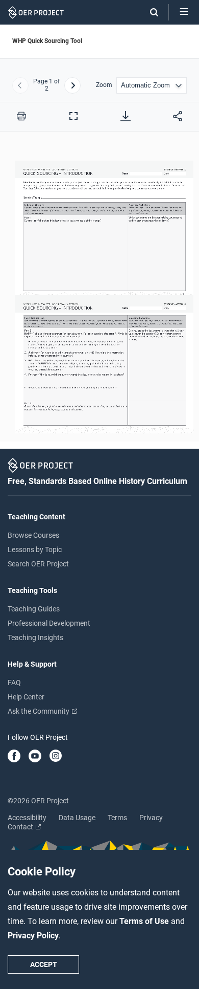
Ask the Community (39, 711)
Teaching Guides (34, 609)
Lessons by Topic (35, 549)
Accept (43, 964)
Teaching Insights (35, 637)
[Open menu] (184, 12)
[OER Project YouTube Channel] (35, 757)
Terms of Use (145, 921)
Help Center (26, 697)
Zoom (104, 85)
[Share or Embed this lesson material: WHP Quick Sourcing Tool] (177, 116)
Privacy (151, 818)
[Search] (149, 12)
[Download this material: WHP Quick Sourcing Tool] (125, 116)
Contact (21, 827)
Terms (117, 818)
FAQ (14, 682)
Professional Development (49, 623)
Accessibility (27, 818)
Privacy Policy (33, 935)
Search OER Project (38, 564)
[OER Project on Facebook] (14, 757)
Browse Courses (33, 535)
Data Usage (77, 818)
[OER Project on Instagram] (55, 757)
